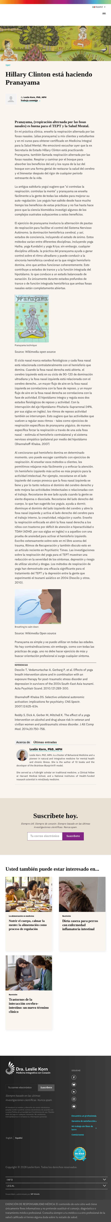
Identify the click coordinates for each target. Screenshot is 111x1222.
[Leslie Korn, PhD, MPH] (22, 760)
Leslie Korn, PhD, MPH (45, 749)
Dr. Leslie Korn (24, 15)
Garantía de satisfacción (83, 1121)
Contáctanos (78, 1135)
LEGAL (11, 1186)
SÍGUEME (76, 1071)
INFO (10, 1180)
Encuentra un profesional (84, 1116)
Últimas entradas (45, 742)
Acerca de (23, 742)
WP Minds (35, 1194)
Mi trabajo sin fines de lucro (82, 1128)
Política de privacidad (20, 1112)
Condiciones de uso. (40, 1112)
